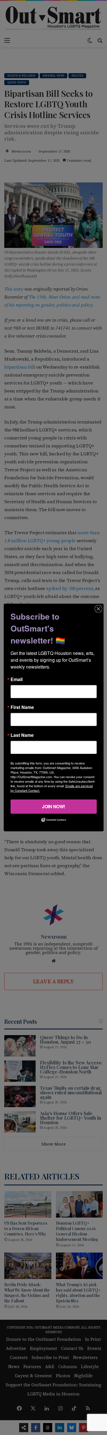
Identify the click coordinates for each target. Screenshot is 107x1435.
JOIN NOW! (53, 806)
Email (17, 679)
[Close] (98, 608)
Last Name (22, 735)
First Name (22, 707)
